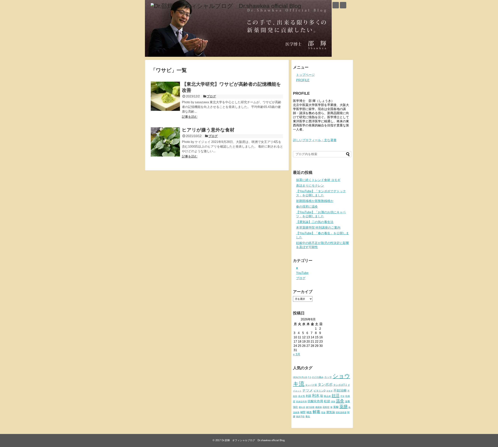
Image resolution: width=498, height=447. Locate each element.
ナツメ (307, 390)
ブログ (211, 96)
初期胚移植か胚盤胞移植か (314, 201)
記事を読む (189, 116)
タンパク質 (311, 385)
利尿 (308, 395)
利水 (315, 396)
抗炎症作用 (301, 401)
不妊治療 (340, 390)
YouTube (302, 273)
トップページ (305, 74)
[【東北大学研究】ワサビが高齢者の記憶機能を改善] (165, 96)
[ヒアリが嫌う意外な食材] (165, 142)
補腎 (303, 412)
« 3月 (296, 354)
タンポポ (325, 384)
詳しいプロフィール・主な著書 (315, 140)
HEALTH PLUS (300, 377)
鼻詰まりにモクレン (310, 185)
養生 (307, 416)
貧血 (323, 412)
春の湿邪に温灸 (307, 206)
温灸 (340, 401)
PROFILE (302, 80)
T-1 (309, 377)
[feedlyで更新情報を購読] (335, 5)
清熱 (333, 401)
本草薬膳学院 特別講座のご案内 (318, 227)
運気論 (330, 412)
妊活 (335, 395)
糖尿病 (318, 407)
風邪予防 (300, 416)
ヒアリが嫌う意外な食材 (208, 129)
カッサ (328, 377)
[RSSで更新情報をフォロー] (343, 5)
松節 (327, 401)
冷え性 (301, 396)
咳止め (327, 396)
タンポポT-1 (340, 384)
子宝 (342, 396)
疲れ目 (302, 407)
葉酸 (336, 407)
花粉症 (326, 407)
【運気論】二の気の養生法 (314, 222)
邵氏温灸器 (341, 412)
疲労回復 (310, 407)
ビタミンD (319, 390)
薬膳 (343, 406)
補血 (309, 412)
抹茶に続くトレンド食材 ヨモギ (318, 180)
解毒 (316, 412)
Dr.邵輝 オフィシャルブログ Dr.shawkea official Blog (253, 440)
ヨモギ (329, 391)
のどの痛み (318, 377)
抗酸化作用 (315, 401)
